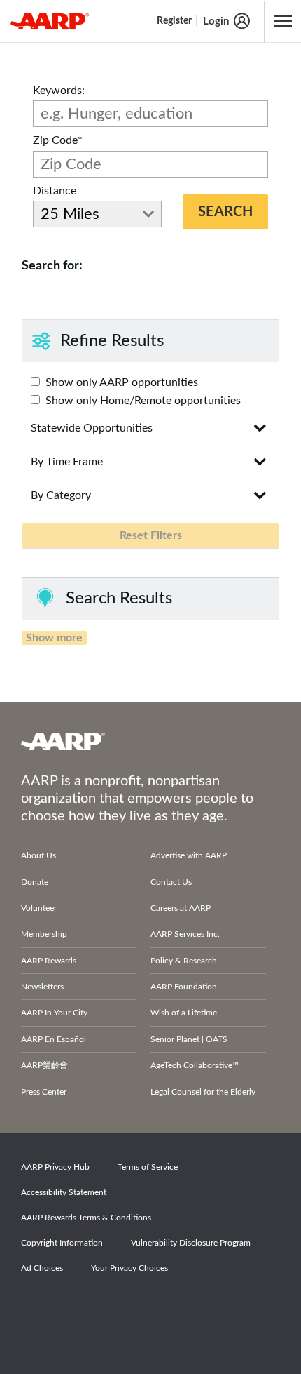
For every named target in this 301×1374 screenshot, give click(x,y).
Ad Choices (42, 1268)
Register (174, 21)
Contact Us (171, 882)
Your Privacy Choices (129, 1268)
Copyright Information (62, 1243)
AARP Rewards (48, 960)
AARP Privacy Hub (55, 1167)
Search (225, 212)
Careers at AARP (180, 908)
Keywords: (59, 90)
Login (216, 21)
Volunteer (39, 908)
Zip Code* (58, 140)
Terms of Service (148, 1167)
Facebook (38, 1307)
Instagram (135, 1307)
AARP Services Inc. (185, 934)
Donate (34, 882)
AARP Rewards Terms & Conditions (86, 1217)
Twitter (86, 1307)
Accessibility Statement (63, 1192)
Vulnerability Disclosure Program (191, 1243)
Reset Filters (151, 535)
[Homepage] (49, 21)
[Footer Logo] (150, 741)
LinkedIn (183, 1307)
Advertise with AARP (188, 855)
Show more (54, 637)
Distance (54, 190)
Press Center (43, 1092)
